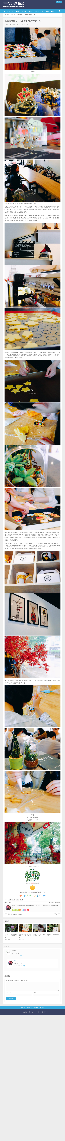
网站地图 (42, 1007)
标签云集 (36, 1007)
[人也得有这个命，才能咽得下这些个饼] (39, 931)
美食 (17, 899)
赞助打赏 (23, 1007)
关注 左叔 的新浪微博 (28, 910)
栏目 (25, 11)
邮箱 (35, 992)
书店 (53, 11)
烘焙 (14, 899)
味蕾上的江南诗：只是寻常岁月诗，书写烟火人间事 (25, 936)
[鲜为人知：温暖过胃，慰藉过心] (53, 931)
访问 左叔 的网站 (20, 910)
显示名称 (8, 992)
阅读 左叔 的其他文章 (15, 910)
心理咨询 (29, 1007)
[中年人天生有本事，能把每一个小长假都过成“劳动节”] (11, 931)
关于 (43, 11)
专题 (12, 11)
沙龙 (12, 14)
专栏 (18, 11)
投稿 (48, 11)
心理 (31, 11)
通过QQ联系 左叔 (23, 910)
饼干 (21, 899)
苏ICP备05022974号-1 (34, 1012)
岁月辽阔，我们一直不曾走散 (15, 914)
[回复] (21, 956)
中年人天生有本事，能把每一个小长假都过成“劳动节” (11, 936)
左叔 (7, 24)
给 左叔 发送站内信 (25, 910)
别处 (37, 11)
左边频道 (13, 4)
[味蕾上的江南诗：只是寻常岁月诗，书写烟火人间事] (25, 931)
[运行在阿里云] (46, 1012)
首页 (6, 11)
